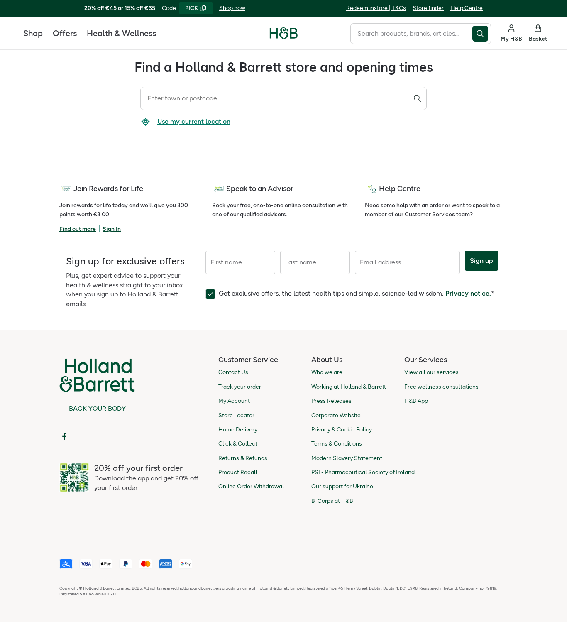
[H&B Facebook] (64, 436)
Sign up (481, 260)
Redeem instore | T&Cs (376, 8)
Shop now (232, 8)
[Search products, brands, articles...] (481, 33)
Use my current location (193, 121)
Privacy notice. (468, 293)
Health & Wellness (121, 33)
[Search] (417, 99)
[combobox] (411, 33)
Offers (65, 33)
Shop (33, 33)
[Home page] (284, 33)
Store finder (428, 8)
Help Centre (466, 8)
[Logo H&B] (284, 37)
